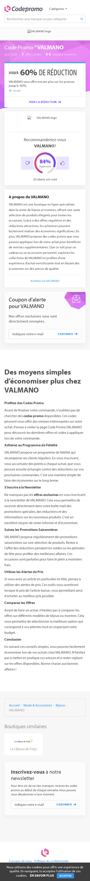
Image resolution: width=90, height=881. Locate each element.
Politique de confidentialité (51, 861)
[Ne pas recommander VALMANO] (27, 163)
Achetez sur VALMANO (45, 281)
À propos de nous (20, 861)
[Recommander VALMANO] (62, 163)
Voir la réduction (43, 102)
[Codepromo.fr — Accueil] (23, 8)
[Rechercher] (81, 19)
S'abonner (65, 334)
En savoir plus (42, 875)
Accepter (65, 875)
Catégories (56, 9)
